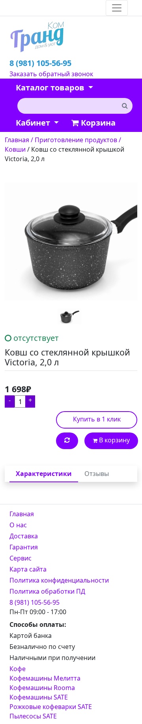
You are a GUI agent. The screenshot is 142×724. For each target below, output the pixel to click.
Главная (21, 514)
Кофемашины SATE (38, 697)
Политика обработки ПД (47, 591)
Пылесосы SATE (33, 716)
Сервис (20, 558)
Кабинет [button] (34, 122)
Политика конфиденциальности (59, 580)
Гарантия (23, 547)
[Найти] (125, 105)
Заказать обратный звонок (51, 74)
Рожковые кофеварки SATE (50, 706)
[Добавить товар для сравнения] (67, 441)
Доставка (23, 536)
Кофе (17, 668)
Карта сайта (28, 569)
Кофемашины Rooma (42, 687)
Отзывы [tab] (96, 473)
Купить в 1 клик (97, 419)
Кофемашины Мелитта (44, 678)
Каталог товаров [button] (51, 87)
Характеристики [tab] (44, 473)
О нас (18, 525)
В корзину (113, 440)
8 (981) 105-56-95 (40, 63)
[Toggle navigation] (117, 8)
